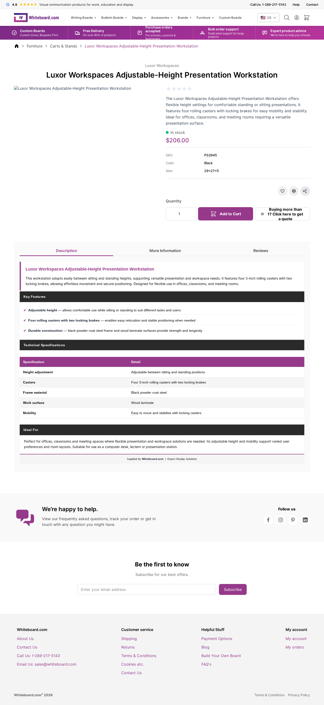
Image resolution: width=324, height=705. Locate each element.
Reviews (260, 250)
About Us (25, 638)
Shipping (129, 638)
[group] (179, 89)
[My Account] (297, 17)
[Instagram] (280, 520)
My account (296, 638)
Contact (312, 4)
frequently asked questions (83, 518)
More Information (165, 250)
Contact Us (27, 647)
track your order (124, 518)
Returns (128, 647)
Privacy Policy (299, 695)
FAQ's (206, 664)
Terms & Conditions (138, 655)
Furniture (34, 46)
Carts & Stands (63, 46)
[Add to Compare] (294, 191)
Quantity (173, 201)
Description (66, 250)
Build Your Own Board (221, 655)
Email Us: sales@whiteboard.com (46, 664)
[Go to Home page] (36, 17)
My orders (295, 647)
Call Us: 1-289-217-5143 (268, 4)
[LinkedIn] (305, 520)
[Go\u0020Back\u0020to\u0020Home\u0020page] (16, 46)
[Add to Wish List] (282, 191)
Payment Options (216, 638)
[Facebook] (268, 520)
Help (296, 4)
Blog (205, 647)
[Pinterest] (293, 520)
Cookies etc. (132, 664)
